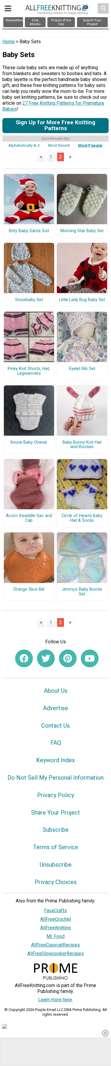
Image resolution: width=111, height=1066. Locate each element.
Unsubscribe (56, 864)
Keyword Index (55, 760)
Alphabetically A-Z (24, 145)
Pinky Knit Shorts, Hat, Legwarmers (29, 371)
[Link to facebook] (24, 658)
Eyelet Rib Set (82, 368)
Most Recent (59, 145)
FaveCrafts (55, 910)
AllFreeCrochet (55, 919)
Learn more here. (55, 999)
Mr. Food (55, 936)
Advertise (55, 708)
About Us (55, 690)
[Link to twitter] (46, 658)
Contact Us (55, 725)
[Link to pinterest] (68, 658)
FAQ (55, 742)
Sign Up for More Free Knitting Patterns (55, 125)
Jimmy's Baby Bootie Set (82, 592)
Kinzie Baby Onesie (29, 442)
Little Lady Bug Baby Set (82, 300)
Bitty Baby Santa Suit (29, 231)
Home (8, 41)
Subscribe (56, 829)
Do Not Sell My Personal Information (55, 777)
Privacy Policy (55, 795)
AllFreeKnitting (55, 928)
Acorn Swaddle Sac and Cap (29, 518)
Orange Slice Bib (29, 589)
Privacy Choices (56, 882)
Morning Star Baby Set (82, 231)
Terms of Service (55, 847)
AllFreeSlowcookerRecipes (55, 953)
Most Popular (90, 145)
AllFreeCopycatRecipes (55, 945)
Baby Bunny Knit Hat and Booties (82, 445)
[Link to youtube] (90, 658)
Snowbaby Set (29, 300)
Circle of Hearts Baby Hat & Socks (82, 518)
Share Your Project (55, 812)
